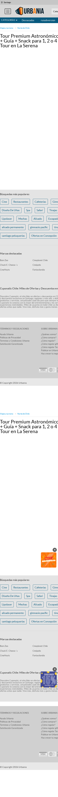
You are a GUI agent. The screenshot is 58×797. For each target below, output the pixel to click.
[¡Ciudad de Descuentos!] (29, 11)
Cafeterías (40, 201)
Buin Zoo (4, 260)
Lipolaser (7, 218)
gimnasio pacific (39, 227)
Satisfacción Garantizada (11, 344)
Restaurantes (20, 201)
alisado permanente (13, 227)
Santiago (7, 2)
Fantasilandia (39, 270)
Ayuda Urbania (7, 334)
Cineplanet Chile (40, 260)
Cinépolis (37, 265)
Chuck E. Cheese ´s (9, 265)
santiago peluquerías (13, 235)
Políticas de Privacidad (10, 337)
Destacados (28, 20)
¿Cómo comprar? (48, 337)
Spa (28, 210)
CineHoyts (5, 270)
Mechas (22, 218)
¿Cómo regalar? (48, 341)
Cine (4, 201)
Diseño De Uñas (11, 210)
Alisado (38, 218)
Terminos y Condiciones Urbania (14, 341)
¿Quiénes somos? (49, 334)
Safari (40, 210)
